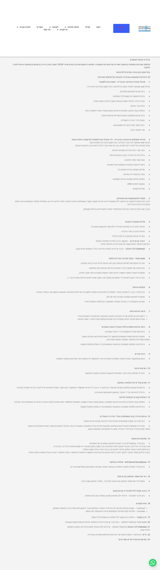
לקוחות (55, 27)
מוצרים (40, 27)
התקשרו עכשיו (121, 28)
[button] (152, 562)
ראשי (98, 27)
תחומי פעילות (73, 27)
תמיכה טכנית (25, 27)
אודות (87, 27)
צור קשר (46, 29)
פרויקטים (64, 29)
